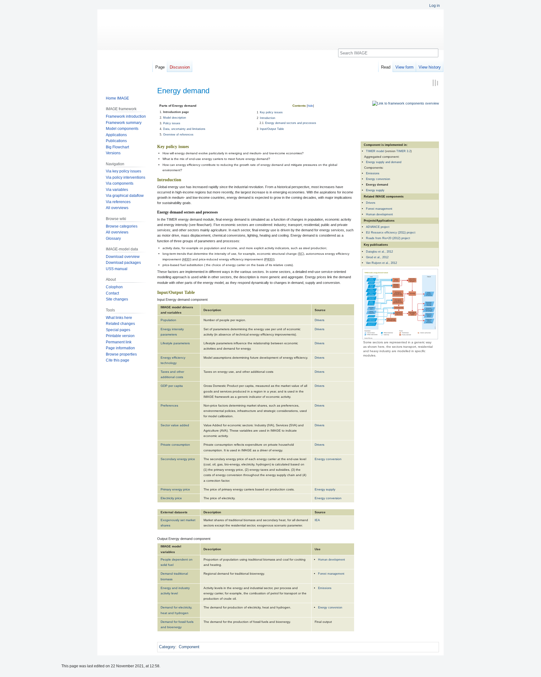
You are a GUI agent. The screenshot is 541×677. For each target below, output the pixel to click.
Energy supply (375, 190)
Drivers (370, 202)
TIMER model (375, 151)
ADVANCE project (377, 226)
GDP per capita (172, 385)
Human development (379, 214)
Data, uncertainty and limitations (184, 129)
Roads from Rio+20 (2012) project (388, 238)
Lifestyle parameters (175, 343)
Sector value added (175, 425)
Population (168, 320)
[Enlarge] (434, 342)
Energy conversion (378, 179)
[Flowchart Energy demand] (400, 303)
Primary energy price (175, 489)
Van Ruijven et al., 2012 (381, 262)
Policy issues (171, 123)
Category (167, 646)
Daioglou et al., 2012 (379, 251)
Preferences (169, 405)
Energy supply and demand (383, 162)
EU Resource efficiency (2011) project (390, 232)
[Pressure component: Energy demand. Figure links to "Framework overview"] (405, 103)
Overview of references (178, 134)
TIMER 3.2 (403, 151)
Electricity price (171, 498)
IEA (317, 520)
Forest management (379, 208)
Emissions (372, 173)
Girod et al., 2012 (377, 257)
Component (189, 646)
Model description (174, 117)
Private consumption (175, 444)
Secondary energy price (178, 459)
